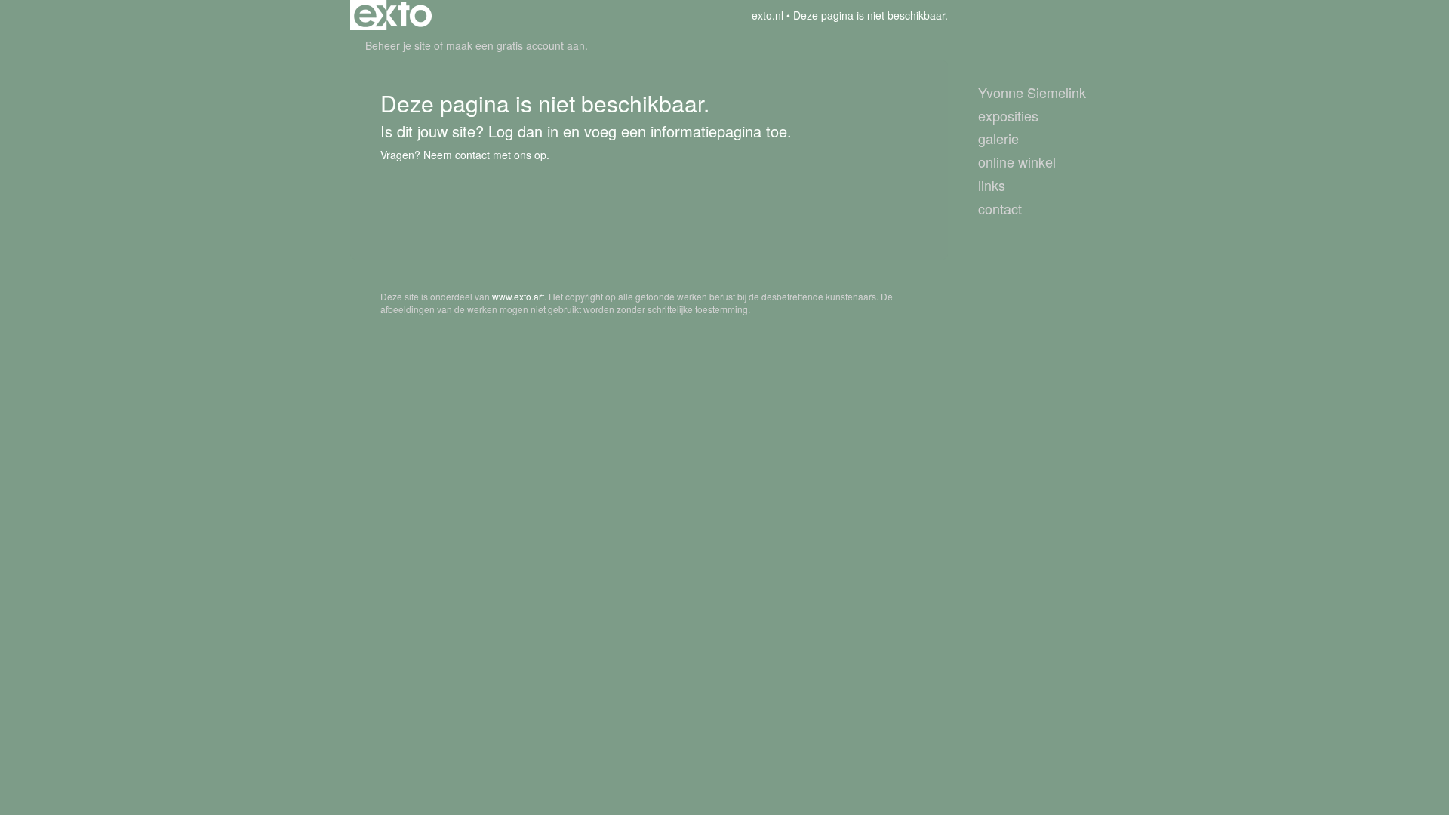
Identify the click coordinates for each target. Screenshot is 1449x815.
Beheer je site (398, 45)
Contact (1000, 208)
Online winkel (1017, 161)
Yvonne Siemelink (1032, 92)
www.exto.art (518, 296)
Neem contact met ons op (484, 154)
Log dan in (523, 131)
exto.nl (767, 15)
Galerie (998, 138)
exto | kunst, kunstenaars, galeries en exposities (392, 15)
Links (991, 185)
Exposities (1008, 115)
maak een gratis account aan (515, 45)
